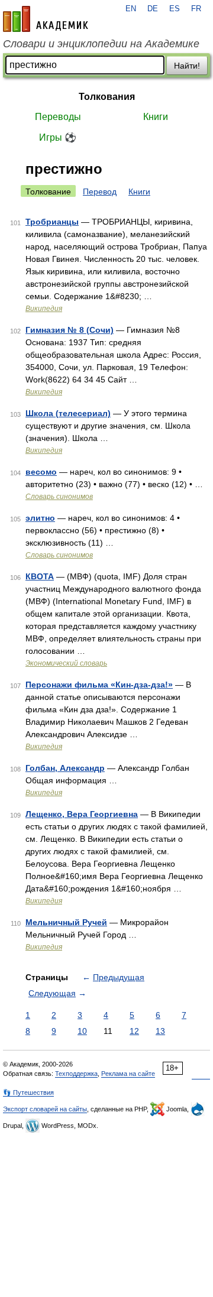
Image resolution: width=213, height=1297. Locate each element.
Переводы (58, 117)
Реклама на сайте (128, 1073)
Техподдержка (76, 1073)
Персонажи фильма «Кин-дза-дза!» (99, 684)
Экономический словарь (66, 663)
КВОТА (39, 576)
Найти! (187, 65)
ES (174, 9)
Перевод (100, 191)
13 (160, 1031)
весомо (41, 471)
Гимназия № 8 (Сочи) (69, 330)
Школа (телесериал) (68, 413)
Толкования (107, 97)
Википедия (43, 308)
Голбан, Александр (65, 768)
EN (130, 9)
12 (134, 1031)
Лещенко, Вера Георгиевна (81, 814)
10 (82, 1031)
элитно (40, 518)
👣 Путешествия (28, 1092)
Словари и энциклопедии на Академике (101, 44)
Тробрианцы (52, 221)
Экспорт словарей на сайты (45, 1109)
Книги (155, 117)
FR (196, 9)
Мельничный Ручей (66, 922)
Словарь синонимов (59, 496)
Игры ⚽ (57, 137)
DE (152, 9)
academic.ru (45, 19)
